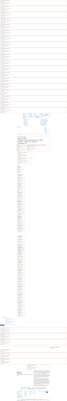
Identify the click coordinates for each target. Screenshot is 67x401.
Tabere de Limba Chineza (44, 124)
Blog (45, 131)
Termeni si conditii (30, 394)
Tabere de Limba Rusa (43, 125)
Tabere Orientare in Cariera (44, 119)
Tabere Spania (25, 121)
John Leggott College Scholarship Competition (46, 115)
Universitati (31, 115)
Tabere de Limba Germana (44, 123)
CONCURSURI (41, 113)
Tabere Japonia (26, 120)
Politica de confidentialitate (31, 391)
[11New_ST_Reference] (25, 388)
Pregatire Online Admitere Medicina (39, 117)
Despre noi (46, 129)
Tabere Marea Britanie (26, 119)
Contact (46, 128)
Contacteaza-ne (2, 325)
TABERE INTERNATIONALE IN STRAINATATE (25, 114)
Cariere (45, 132)
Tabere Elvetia (25, 124)
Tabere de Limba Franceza (44, 122)
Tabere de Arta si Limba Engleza (44, 120)
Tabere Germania (26, 123)
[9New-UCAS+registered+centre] (31, 388)
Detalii (47, 392)
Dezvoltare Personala (32, 116)
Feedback (46, 130)
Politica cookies (31, 392)
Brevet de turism (19, 400)
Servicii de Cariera (32, 117)
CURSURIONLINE (35, 114)
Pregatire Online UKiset (37, 116)
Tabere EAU (25, 125)
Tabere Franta (25, 122)
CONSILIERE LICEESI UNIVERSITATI (30, 114)
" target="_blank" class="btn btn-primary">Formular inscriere (9, 324)
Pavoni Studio (43, 399)
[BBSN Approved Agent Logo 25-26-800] (42, 388)
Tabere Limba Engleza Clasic (44, 121)
